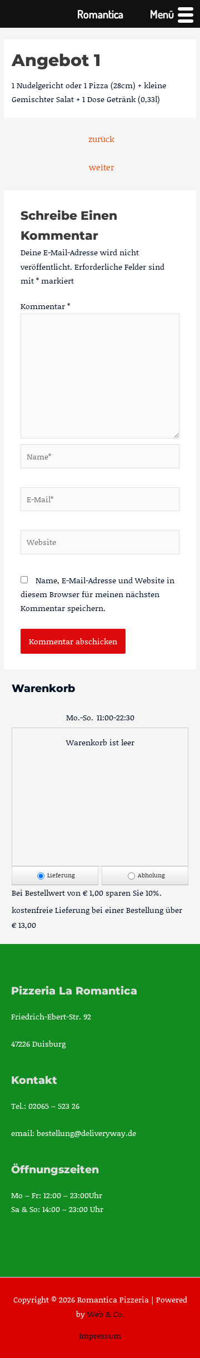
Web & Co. (105, 1314)
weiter (101, 167)
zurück (101, 139)
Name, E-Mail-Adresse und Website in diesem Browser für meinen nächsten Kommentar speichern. (97, 594)
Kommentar (45, 306)
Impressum (100, 1335)
